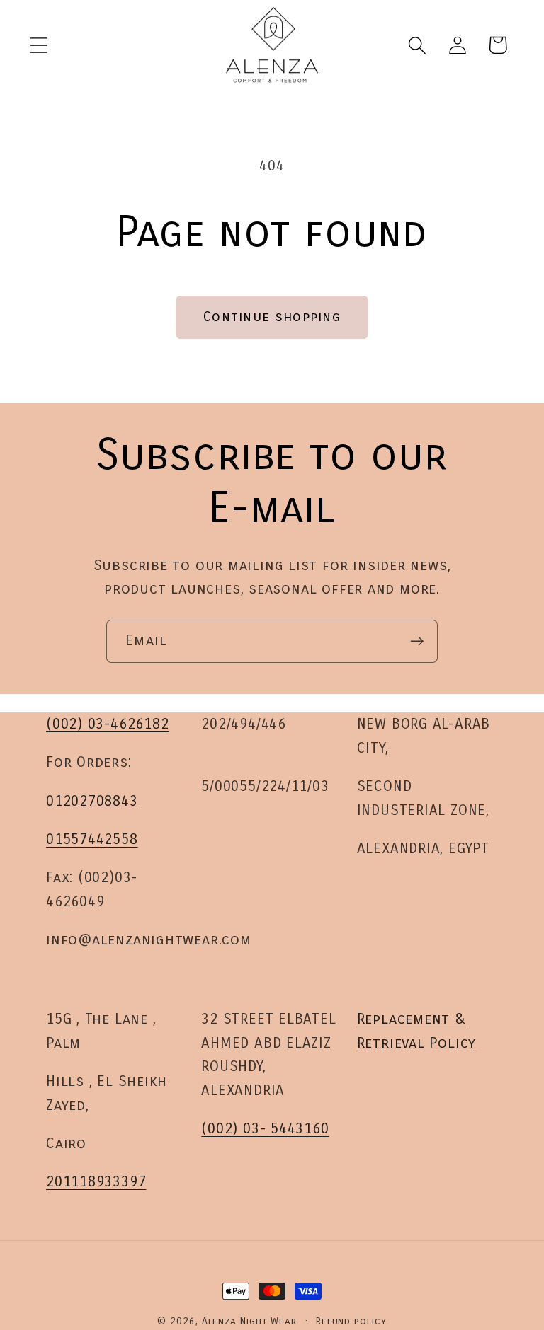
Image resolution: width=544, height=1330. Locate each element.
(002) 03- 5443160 (265, 1129)
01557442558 (92, 839)
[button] (38, 45)
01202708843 (92, 801)
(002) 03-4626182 (107, 724)
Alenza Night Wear (249, 1321)
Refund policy (351, 1321)
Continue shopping (272, 316)
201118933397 (96, 1182)
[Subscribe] (417, 641)
